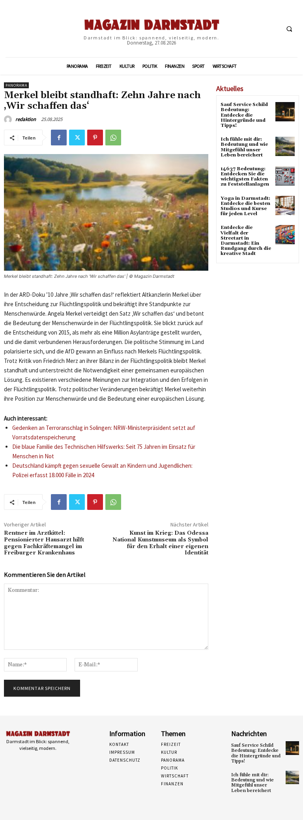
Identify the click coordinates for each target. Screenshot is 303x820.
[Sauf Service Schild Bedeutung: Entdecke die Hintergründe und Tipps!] (285, 111)
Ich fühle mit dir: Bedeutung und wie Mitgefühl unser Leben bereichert (244, 147)
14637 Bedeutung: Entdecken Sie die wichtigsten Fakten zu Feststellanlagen (245, 177)
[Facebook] (59, 137)
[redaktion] (9, 119)
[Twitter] (77, 137)
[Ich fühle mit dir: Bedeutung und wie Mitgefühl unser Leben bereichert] (285, 146)
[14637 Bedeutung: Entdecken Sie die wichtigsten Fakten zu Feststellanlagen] (285, 176)
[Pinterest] (95, 137)
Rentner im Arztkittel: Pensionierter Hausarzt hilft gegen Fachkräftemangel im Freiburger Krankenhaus (44, 543)
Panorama (16, 85)
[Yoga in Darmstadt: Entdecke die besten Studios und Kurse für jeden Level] (285, 205)
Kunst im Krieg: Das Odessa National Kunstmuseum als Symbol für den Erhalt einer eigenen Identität (160, 543)
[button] (289, 29)
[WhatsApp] (113, 137)
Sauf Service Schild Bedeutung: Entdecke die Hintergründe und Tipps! (244, 115)
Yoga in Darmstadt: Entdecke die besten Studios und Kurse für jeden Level (245, 206)
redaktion (25, 119)
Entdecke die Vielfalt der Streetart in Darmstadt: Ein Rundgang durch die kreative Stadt (246, 241)
